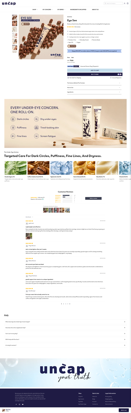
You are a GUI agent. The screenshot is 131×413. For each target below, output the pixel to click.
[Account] (124, 3)
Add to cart (124, 410)
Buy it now (94, 74)
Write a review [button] (93, 198)
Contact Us (95, 404)
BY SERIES (61, 9)
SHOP (34, 9)
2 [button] (63, 304)
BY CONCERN (47, 9)
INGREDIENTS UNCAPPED (78, 9)
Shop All (80, 396)
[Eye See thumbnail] (14, 17)
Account (94, 401)
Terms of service (109, 404)
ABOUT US (95, 9)
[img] (29, 221)
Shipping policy (109, 399)
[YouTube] (23, 404)
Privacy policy (108, 396)
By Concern (81, 399)
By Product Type (82, 404)
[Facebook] (16, 404)
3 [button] (65, 304)
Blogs (93, 399)
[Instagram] (19, 404)
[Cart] (127, 3)
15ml (72, 57)
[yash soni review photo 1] (29, 236)
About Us (94, 396)
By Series (81, 401)
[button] (71, 27)
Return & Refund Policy (110, 401)
